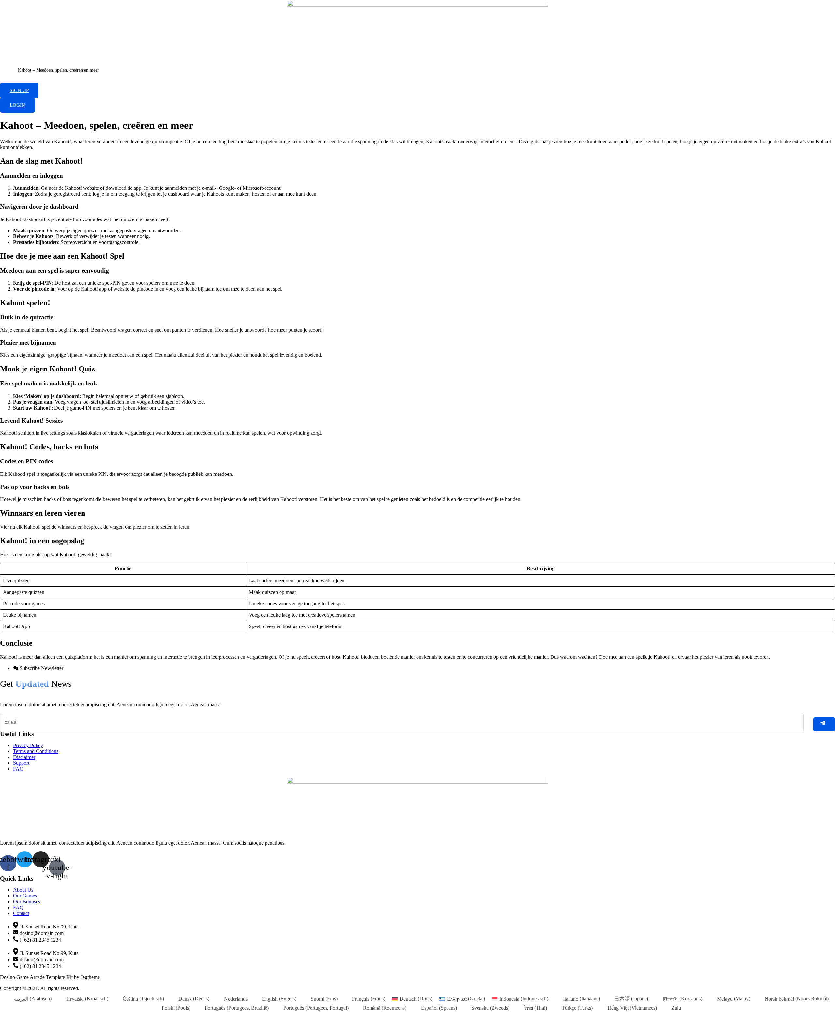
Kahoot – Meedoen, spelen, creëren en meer (58, 70)
